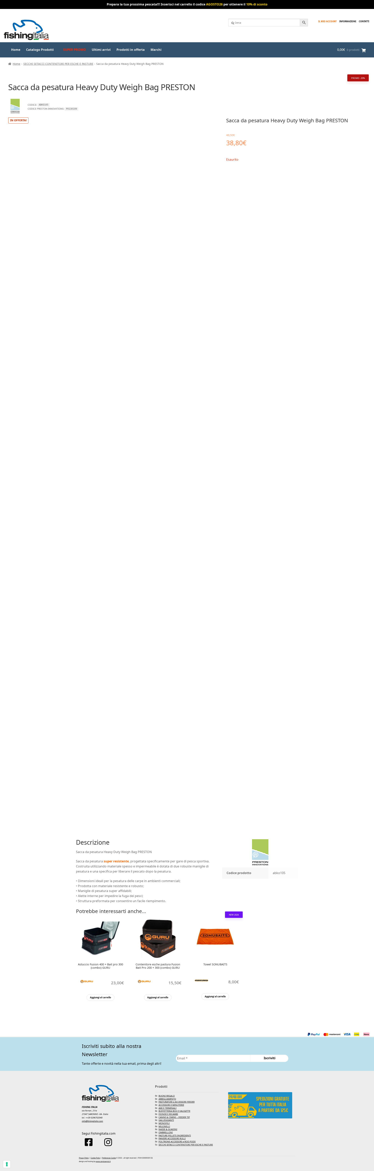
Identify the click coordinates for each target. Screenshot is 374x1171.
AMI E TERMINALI (167, 1108)
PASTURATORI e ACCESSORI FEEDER (177, 1101)
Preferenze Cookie (109, 1158)
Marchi (156, 50)
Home (15, 50)
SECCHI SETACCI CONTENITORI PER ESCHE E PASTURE (58, 64)
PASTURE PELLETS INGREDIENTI (175, 1135)
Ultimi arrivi (101, 50)
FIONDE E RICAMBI (168, 1114)
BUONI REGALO (167, 1095)
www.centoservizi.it (103, 1161)
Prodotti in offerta (130, 50)
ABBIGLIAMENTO (167, 1098)
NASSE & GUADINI (168, 1129)
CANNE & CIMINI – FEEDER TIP (174, 1117)
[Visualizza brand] (15, 115)
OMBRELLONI (166, 1132)
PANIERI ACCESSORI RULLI (172, 1138)
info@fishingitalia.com (92, 1121)
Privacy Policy (84, 1158)
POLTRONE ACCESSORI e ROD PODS (177, 1141)
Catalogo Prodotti (40, 50)
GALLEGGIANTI (166, 1120)
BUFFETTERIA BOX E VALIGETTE (174, 1110)
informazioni (347, 21)
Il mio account (327, 21)
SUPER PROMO (74, 50)
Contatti (364, 21)
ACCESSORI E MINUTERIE (171, 1104)
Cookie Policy (95, 1158)
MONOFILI (164, 1123)
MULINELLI (164, 1126)
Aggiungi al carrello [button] (100, 997)
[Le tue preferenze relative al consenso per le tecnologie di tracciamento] (7, 1164)
